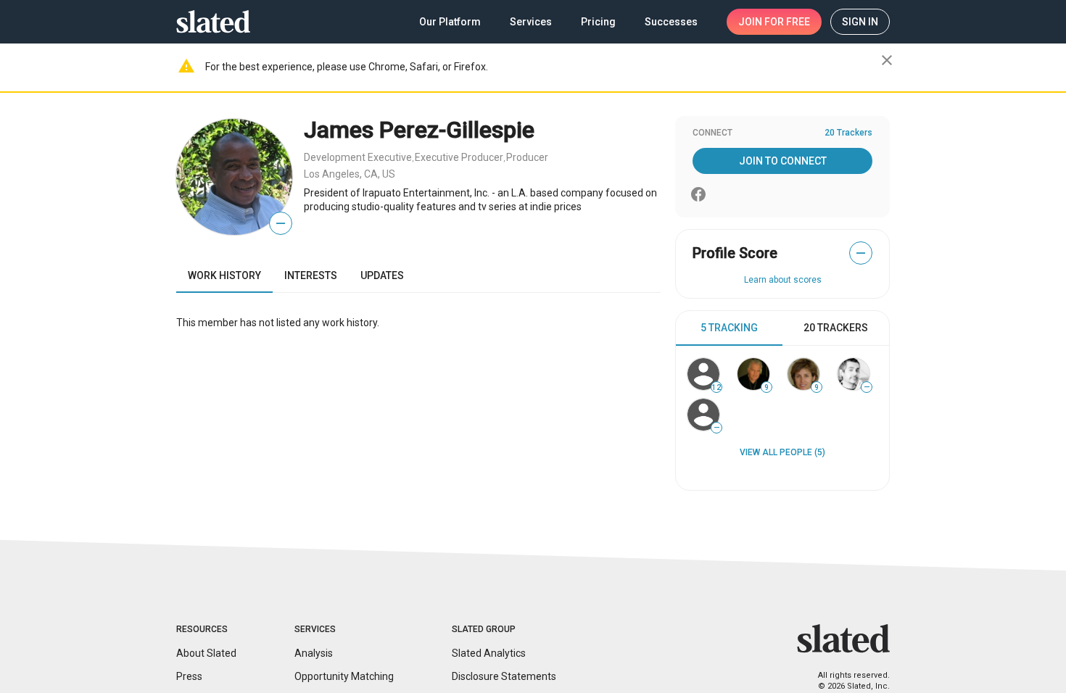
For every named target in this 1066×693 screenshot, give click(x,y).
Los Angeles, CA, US (349, 174)
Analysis (313, 653)
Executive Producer (459, 157)
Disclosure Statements (504, 676)
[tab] (729, 328)
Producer (527, 157)
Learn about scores (783, 280)
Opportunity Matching (344, 676)
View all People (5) (782, 452)
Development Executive (358, 157)
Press (189, 676)
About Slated (206, 653)
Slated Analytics (489, 653)
